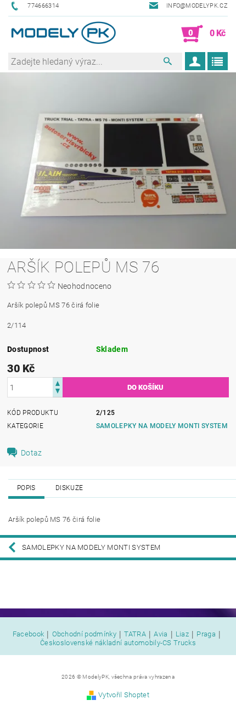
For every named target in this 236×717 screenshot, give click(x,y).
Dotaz (31, 452)
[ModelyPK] (63, 34)
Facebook (28, 634)
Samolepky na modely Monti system (162, 426)
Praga (206, 634)
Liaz (182, 634)
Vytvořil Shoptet (123, 695)
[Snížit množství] (58, 392)
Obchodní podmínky (84, 634)
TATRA (135, 634)
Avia (160, 634)
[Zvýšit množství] (58, 382)
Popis (26, 488)
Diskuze (69, 488)
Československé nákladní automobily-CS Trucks (118, 642)
